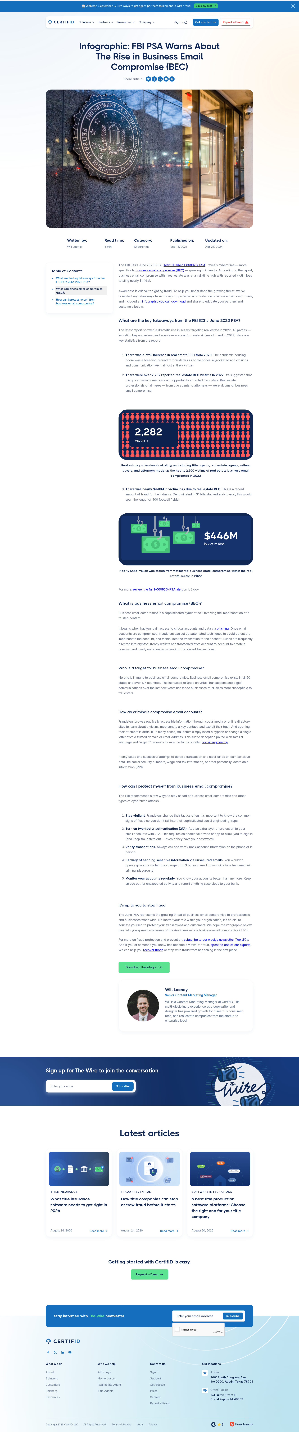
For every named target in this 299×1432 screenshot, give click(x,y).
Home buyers (107, 1378)
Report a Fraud (160, 1403)
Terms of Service (121, 1424)
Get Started (157, 1384)
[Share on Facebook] (155, 79)
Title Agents (105, 1391)
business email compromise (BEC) (159, 270)
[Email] (166, 79)
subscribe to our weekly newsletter (216, 939)
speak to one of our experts (230, 945)
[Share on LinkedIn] (161, 79)
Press (153, 1391)
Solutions (52, 1378)
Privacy (153, 1424)
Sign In (154, 1372)
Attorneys (104, 1372)
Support (155, 1378)
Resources (53, 1397)
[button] (86, 22)
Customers (53, 1384)
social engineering (215, 742)
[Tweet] (149, 79)
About (50, 1372)
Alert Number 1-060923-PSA (184, 265)
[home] (61, 22)
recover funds (153, 950)
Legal (140, 1424)
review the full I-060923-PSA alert (158, 589)
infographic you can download (164, 301)
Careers (155, 1397)
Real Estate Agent (109, 1384)
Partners (51, 1391)
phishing (223, 628)
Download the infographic (144, 967)
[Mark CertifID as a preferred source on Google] (172, 79)
